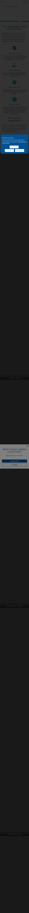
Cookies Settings (14, 146)
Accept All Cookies (19, 150)
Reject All (9, 150)
